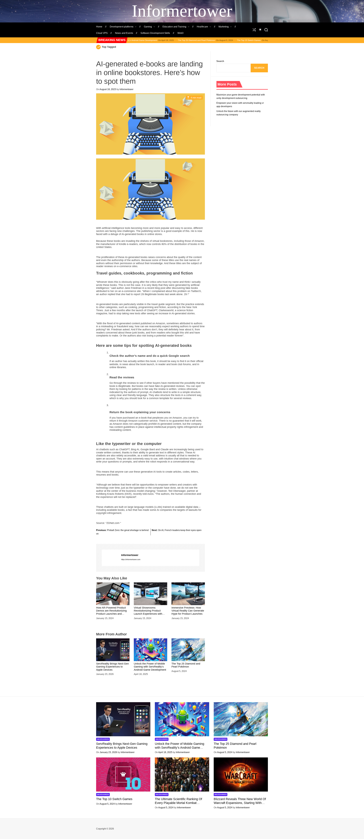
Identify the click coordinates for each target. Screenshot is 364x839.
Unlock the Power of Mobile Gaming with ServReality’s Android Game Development (150, 666)
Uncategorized (103, 739)
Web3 (180, 33)
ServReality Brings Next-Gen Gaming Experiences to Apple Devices (112, 666)
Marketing (224, 26)
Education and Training (174, 26)
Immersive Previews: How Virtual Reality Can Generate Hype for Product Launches (187, 610)
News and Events (124, 33)
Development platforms (121, 26)
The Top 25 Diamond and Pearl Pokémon (145, 40)
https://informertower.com (130, 560)
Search (220, 61)
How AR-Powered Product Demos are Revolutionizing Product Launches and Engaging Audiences (111, 612)
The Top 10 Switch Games (198, 40)
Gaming (148, 26)
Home (99, 26)
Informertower (182, 10)
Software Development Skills (155, 33)
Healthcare (202, 26)
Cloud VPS (102, 33)
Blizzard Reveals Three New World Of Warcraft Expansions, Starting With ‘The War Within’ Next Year (240, 802)
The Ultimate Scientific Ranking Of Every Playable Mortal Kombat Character (265, 40)
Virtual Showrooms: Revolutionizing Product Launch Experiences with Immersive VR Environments (150, 612)
